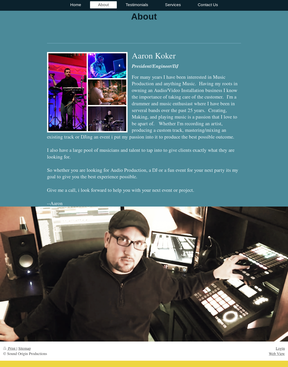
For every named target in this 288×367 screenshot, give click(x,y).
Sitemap (24, 348)
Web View (277, 353)
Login (280, 348)
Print (11, 348)
